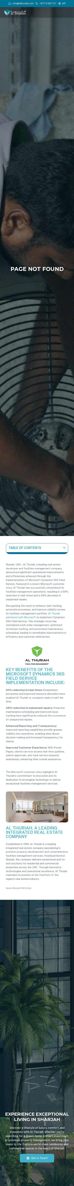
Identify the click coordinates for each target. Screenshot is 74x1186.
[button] (64, 547)
